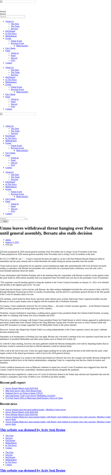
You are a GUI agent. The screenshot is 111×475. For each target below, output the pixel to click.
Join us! (14, 58)
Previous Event (17, 43)
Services (14, 29)
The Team (15, 26)
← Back (4, 221)
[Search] (27, 219)
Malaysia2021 (22, 46)
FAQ (13, 60)
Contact (8, 63)
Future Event (16, 41)
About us (15, 53)
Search (3, 11)
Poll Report (10, 31)
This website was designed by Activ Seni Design (32, 430)
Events (8, 38)
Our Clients (10, 48)
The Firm (15, 24)
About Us (9, 21)
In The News (11, 33)
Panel (7, 50)
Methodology (11, 36)
